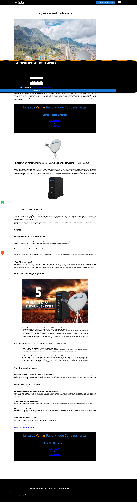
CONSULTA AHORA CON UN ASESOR (106, 2)
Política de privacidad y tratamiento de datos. (42, 87)
